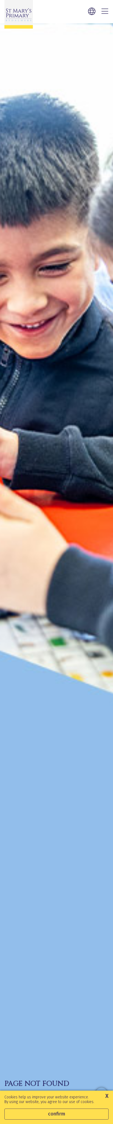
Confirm (56, 1114)
